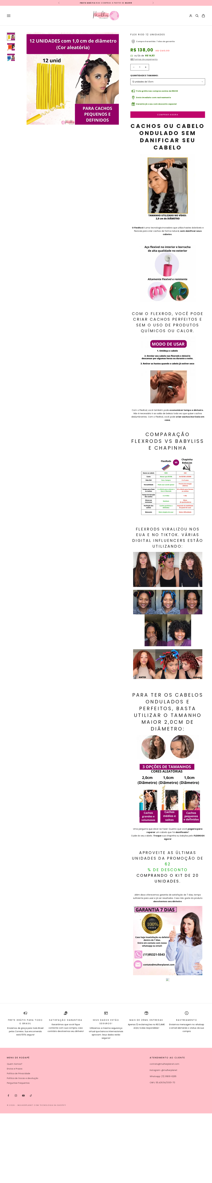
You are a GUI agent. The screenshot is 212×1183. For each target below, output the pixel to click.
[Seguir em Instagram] (15, 1095)
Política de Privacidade (18, 1073)
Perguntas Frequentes (18, 1083)
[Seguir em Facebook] (8, 1095)
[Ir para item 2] (11, 47)
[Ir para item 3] (11, 57)
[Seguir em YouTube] (23, 1095)
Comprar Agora (167, 114)
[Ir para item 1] (11, 36)
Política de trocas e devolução (22, 1078)
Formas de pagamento (146, 59)
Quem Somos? (14, 1064)
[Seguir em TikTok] (30, 1095)
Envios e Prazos (14, 1068)
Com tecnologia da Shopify (50, 1105)
